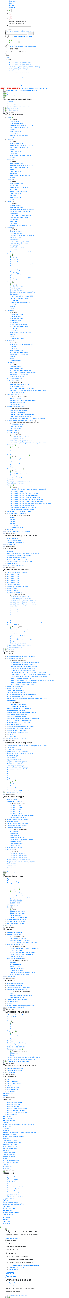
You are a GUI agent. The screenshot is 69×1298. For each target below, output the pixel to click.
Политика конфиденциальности (16, 1295)
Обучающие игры (12, 905)
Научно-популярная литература (17, 768)
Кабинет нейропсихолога (15, 690)
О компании (13, 1)
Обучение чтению (12, 591)
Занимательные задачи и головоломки (23, 601)
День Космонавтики (13, 1041)
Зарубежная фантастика (18, 784)
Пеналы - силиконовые (21, 73)
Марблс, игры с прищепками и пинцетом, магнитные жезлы (27, 698)
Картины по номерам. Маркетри (17, 999)
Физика (12, 356)
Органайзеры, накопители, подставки (19, 561)
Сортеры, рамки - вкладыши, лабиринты (23, 942)
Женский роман (12, 758)
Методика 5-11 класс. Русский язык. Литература (26, 501)
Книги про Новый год (14, 1184)
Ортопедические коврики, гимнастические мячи (23, 718)
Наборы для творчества (18, 956)
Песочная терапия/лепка (15, 724)
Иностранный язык (16, 123)
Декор (12, 993)
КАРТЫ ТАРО (11, 1182)
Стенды (12, 641)
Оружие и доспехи (16, 970)
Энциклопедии (11, 864)
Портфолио (10, 529)
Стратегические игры (17, 899)
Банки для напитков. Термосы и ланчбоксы (24, 948)
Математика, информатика (19, 127)
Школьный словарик (17, 477)
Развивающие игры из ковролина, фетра (20, 726)
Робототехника (15, 404)
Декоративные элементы (15, 983)
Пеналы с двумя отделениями (23, 79)
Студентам (10, 479)
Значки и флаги (15, 1027)
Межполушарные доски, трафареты (19, 708)
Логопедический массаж (18, 706)
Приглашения (14, 1039)
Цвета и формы (15, 846)
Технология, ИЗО (15, 197)
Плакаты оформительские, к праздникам (24, 639)
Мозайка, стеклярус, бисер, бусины (22, 995)
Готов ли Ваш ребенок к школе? (20, 599)
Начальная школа (16, 427)
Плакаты (13, 637)
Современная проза (13, 778)
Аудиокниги (11, 748)
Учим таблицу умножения (15, 483)
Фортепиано (14, 467)
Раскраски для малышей (18, 856)
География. (13, 348)
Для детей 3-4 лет (13, 578)
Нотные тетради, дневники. (19, 463)
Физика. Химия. (15, 280)
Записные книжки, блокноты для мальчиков (21, 1059)
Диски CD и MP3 (12, 821)
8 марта (12, 1055)
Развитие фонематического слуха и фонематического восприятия (32, 680)
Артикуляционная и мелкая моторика (22, 664)
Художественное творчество (20, 617)
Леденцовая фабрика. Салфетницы (21, 954)
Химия (12, 308)
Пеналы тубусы (18, 85)
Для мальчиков (15, 835)
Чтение (12, 137)
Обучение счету (12, 589)
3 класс (12, 521)
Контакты (12, 7)
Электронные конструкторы (19, 974)
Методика (13, 633)
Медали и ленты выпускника (19, 1037)
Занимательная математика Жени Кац (23, 400)
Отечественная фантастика (19, 786)
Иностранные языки (17, 386)
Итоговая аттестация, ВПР (19, 187)
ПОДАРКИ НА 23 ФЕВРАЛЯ (16, 1047)
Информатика (14, 185)
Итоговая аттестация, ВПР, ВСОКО (21, 125)
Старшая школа (15, 429)
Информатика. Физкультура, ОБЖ (21, 296)
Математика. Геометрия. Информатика (23, 372)
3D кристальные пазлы (17, 913)
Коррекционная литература (16, 692)
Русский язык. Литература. (19, 354)
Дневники (10, 551)
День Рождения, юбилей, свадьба (18, 1043)
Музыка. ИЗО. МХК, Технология (20, 302)
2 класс (12, 519)
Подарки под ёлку (13, 1087)
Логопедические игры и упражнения (22, 668)
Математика (14, 189)
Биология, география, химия (19, 384)
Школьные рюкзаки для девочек (17, 104)
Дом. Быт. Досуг (12, 756)
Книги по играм (12, 866)
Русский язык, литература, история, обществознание (28, 390)
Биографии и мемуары (14, 750)
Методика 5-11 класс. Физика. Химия (22, 505)
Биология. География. (17, 207)
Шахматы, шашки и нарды (15, 923)
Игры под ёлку (11, 1178)
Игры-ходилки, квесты (17, 895)
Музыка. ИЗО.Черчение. (18, 274)
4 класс (12, 523)
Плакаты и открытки (17, 1029)
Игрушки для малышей (14, 932)
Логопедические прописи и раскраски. (23, 603)
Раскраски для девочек (18, 854)
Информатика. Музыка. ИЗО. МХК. (21, 215)
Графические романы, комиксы (17, 752)
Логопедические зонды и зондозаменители (21, 694)
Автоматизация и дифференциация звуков (24, 662)
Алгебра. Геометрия (16, 258)
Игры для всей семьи (17, 893)
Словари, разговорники (18, 412)
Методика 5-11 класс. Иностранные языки (24, 495)
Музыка (12, 129)
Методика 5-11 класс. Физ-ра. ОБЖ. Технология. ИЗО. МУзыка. (31, 503)
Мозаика (10, 885)
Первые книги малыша (14, 848)
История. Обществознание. (19, 217)
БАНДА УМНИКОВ (16, 901)
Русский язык (14, 133)
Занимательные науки (17, 402)
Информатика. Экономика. (19, 324)
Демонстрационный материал (20, 629)
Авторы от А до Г (16, 805)
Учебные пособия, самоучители (20, 416)
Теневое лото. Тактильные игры (17, 732)
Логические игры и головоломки (18, 881)
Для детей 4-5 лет (13, 580)
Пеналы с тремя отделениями (23, 83)
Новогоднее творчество (15, 1186)
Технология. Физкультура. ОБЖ (20, 225)
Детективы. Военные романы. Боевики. (20, 754)
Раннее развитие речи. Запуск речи (22, 684)
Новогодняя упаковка (14, 1188)
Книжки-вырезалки (13, 585)
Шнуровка (10, 734)
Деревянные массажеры (18, 704)
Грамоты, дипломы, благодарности (22, 1035)
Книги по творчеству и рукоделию (18, 987)
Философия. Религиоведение (16, 788)
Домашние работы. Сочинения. (20, 211)
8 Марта (9, 1019)
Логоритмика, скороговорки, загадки (22, 670)
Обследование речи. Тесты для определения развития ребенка (31, 674)
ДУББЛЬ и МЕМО (15, 903)
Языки (12, 621)
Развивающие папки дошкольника (21, 611)
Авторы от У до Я (16, 813)
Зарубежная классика (14, 760)
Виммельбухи (11, 868)
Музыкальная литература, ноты (20, 461)
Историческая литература (15, 764)
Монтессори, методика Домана (17, 587)
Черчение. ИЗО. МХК (17, 338)
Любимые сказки (15, 841)
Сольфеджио (14, 465)
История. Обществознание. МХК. (21, 370)
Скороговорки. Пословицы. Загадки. (19, 645)
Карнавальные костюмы (15, 1196)
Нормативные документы (18, 635)
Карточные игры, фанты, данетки (21, 897)
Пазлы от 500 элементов (18, 917)
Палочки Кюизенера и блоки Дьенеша (19, 720)
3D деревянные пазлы (17, 911)
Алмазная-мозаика (13, 1194)
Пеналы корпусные (19, 77)
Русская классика (13, 776)
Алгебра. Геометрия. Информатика (21, 344)
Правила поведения (16, 844)
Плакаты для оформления (15, 1192)
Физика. (12, 306)
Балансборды (11, 736)
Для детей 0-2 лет (13, 574)
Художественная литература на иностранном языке (27, 418)
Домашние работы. (16, 238)
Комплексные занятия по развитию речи (23, 666)
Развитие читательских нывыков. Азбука (23, 682)
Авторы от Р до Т (16, 811)
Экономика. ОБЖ (16, 360)
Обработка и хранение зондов (17, 714)
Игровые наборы (15, 964)
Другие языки (14, 213)
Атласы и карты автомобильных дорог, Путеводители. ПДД (27, 746)
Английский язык (16, 205)
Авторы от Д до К (16, 807)
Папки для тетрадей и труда (16, 557)
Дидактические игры (14, 688)
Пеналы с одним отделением (23, 81)
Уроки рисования (12, 1001)
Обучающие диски (13, 431)
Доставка (12, 5)
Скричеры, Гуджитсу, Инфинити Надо (22, 972)
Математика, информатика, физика (22, 388)
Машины (13, 962)
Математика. (14, 221)
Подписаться (13, 1269)
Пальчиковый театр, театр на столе (19, 722)
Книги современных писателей (17, 825)
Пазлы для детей (15, 915)
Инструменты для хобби (15, 985)
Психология (11, 774)
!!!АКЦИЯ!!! (10, 1079)
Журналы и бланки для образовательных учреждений (28, 489)
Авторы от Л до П (16, 809)
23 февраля (14, 1053)
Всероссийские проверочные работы (22, 209)
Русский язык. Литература (19, 374)
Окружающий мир (16, 131)
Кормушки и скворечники (18, 938)
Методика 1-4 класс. (17, 491)
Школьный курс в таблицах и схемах (19, 511)
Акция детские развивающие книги (19, 870)
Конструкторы (15, 966)
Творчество (11, 1091)
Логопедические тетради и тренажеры (23, 605)
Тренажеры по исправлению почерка (19, 481)
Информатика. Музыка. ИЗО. (19, 242)
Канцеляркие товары (14, 1083)
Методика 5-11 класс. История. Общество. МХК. (26, 497)
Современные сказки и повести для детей (21, 862)
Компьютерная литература (16, 766)
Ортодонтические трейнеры (16, 716)
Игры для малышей (13, 879)
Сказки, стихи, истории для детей (18, 860)
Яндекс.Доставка (14, 1283)
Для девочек (14, 833)
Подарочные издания (14, 770)
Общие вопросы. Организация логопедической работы (28, 676)
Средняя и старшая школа (15, 542)
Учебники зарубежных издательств (22, 414)
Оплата (11, 3)
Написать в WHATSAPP (16, 1267)
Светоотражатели (13, 1089)
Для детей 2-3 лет (13, 576)
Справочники (14, 475)
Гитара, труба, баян (16, 459)
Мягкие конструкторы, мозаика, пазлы (20, 887)
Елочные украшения (13, 1176)
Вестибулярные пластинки (15, 686)
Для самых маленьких (17, 837)
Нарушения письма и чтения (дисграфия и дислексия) (28, 672)
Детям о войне (12, 799)
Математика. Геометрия (18, 248)
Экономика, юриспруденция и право (19, 790)
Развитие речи (15, 615)
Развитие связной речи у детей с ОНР (23, 678)
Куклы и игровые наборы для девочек (23, 952)
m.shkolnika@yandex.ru (29, 46)
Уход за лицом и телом (14, 1070)
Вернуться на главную (12, 1238)
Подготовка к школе (17, 527)
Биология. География (17, 262)
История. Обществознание (19, 298)
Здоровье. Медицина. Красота (17, 762)
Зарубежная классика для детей (18, 823)
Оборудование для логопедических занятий (21, 712)
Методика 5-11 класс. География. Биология (24, 493)
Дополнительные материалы (19, 410)
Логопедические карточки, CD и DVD (19, 696)
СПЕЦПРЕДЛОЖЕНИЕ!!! (14, 540)
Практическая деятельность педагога (23, 509)
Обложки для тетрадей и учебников (19, 555)
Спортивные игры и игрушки (16, 919)
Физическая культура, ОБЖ (19, 135)
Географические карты (14, 378)
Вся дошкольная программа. (19, 597)
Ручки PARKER (11, 1017)
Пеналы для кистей (19, 75)
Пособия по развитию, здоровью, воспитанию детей (24, 623)
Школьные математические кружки (22, 453)
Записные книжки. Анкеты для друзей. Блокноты (23, 1057)
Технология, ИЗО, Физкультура (20, 155)
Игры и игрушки (12, 1081)
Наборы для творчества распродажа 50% (21, 1006)
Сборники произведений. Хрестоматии (23, 815)
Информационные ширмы (18, 631)
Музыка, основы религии (18, 191)
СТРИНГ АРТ (11, 1003)
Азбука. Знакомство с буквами (17, 572)
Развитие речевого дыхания (16, 730)
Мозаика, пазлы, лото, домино (20, 940)
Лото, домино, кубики (14, 883)
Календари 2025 (12, 1180)
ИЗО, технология (15, 121)
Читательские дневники (18, 817)
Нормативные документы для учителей (23, 507)
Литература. (14, 219)
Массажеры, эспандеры (15, 1068)
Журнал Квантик (15, 398)
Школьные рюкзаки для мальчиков (18, 106)
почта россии (13, 1285)
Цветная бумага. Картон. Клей (17, 559)
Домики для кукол (16, 950)
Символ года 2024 (13, 1190)
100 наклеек (14, 831)
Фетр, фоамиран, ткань (18, 997)
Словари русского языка (18, 473)
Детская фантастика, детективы (17, 819)
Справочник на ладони (17, 392)
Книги (9, 1085)
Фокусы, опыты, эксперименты (17, 921)
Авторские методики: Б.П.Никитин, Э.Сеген (21, 656)
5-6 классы (14, 525)
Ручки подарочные (13, 563)
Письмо (12, 613)
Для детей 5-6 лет (13, 582)
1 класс (12, 517)
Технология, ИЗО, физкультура (20, 175)
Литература (14, 246)
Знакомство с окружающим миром (22, 839)
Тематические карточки (18, 643)
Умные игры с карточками (15, 647)
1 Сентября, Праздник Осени (16, 1015)
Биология (13, 346)
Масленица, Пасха (13, 1045)
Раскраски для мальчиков (19, 858)
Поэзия (9, 772)
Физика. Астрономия (17, 376)
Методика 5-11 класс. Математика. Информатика (26, 499)
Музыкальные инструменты (16, 710)
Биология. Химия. (16, 366)
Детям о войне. (15, 1025)
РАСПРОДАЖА (11, 102)
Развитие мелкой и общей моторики (19, 728)
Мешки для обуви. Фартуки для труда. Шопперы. (23, 553)
